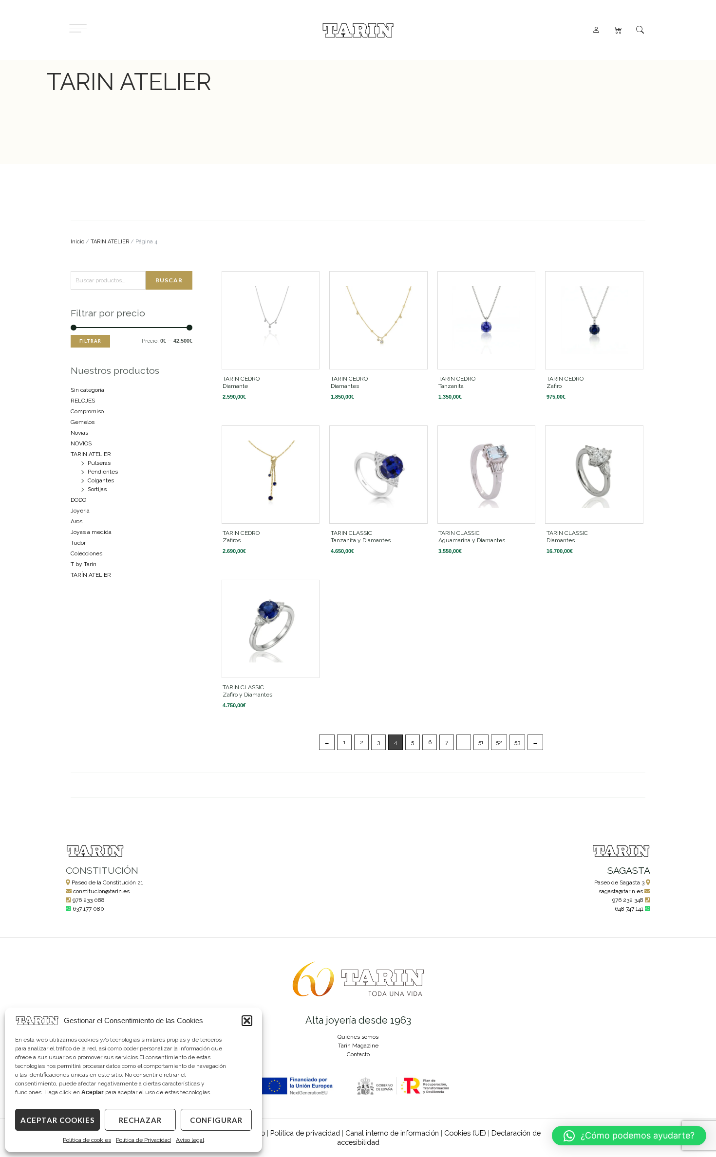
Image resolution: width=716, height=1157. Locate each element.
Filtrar (90, 341)
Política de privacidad (305, 1133)
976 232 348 (627, 900)
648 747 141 (629, 908)
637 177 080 (88, 908)
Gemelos (82, 422)
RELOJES (83, 400)
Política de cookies (87, 1140)
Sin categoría (87, 389)
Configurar (216, 1120)
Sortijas (97, 489)
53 (517, 742)
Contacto (358, 1054)
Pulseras (99, 462)
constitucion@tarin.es (101, 891)
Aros (76, 521)
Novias (79, 432)
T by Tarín (83, 564)
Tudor (78, 542)
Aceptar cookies (57, 1120)
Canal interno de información (392, 1133)
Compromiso (87, 411)
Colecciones (86, 553)
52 (499, 742)
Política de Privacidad (143, 1140)
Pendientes (103, 471)
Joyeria (80, 510)
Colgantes (101, 480)
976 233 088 (89, 900)
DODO (78, 499)
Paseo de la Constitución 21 (107, 882)
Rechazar (140, 1120)
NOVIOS (81, 443)
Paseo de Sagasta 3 (619, 882)
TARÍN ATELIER (91, 574)
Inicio (77, 242)
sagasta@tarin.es (621, 891)
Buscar (169, 280)
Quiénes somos (358, 1036)
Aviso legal (190, 1140)
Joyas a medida (91, 532)
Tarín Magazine (358, 1045)
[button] (247, 1021)
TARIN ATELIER (110, 242)
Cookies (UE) (465, 1133)
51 (481, 742)
